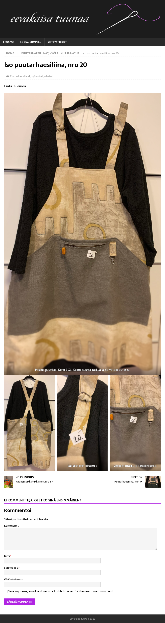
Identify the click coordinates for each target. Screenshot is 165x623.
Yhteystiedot (57, 42)
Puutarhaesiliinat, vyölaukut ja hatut (31, 76)
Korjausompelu (30, 42)
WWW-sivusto (13, 579)
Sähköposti (11, 567)
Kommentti (11, 525)
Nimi (7, 556)
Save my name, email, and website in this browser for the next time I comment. (60, 591)
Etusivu (8, 42)
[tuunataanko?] (82, 36)
